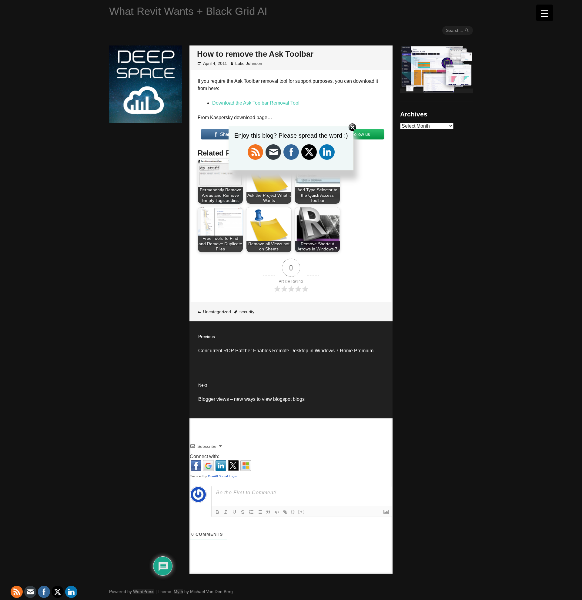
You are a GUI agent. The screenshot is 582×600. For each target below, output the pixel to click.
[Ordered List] (251, 512)
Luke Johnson (248, 63)
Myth (178, 591)
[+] (301, 511)
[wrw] (436, 91)
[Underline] (234, 512)
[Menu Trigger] (544, 13)
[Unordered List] (260, 512)
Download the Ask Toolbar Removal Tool (255, 103)
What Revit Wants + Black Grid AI (188, 11)
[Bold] (217, 512)
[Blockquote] (268, 512)
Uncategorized (217, 311)
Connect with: (204, 456)
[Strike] (243, 512)
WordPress (143, 591)
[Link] (285, 512)
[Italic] (226, 512)
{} (293, 511)
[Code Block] (277, 512)
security (246, 311)
